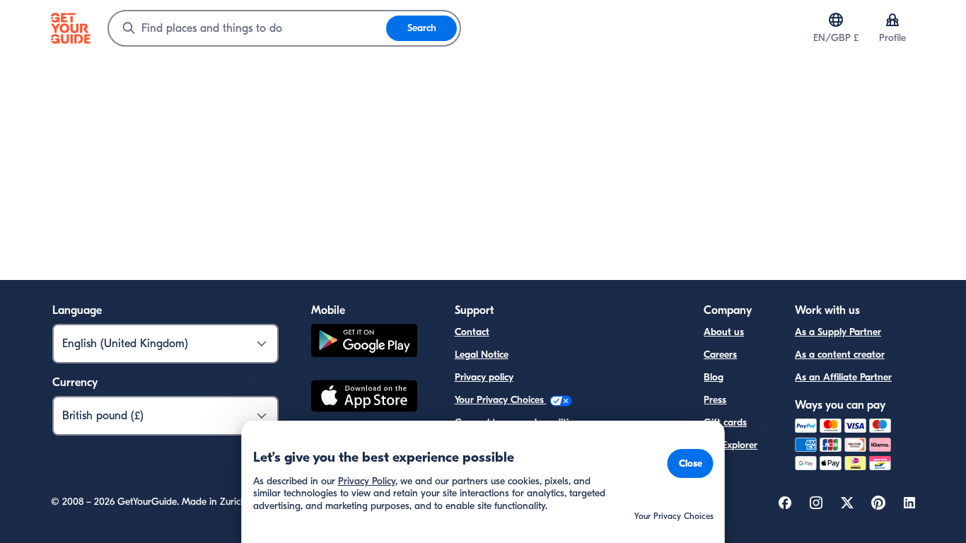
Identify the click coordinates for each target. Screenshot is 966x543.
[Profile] (892, 19)
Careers (720, 355)
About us (724, 332)
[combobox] (247, 28)
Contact (472, 332)
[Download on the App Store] (364, 398)
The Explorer (730, 445)
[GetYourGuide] (71, 28)
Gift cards (725, 422)
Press (715, 400)
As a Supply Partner (838, 332)
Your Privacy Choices (501, 400)
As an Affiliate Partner (843, 377)
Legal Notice (481, 355)
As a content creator (840, 355)
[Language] (836, 19)
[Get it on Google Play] (364, 342)
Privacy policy (484, 377)
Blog (713, 377)
